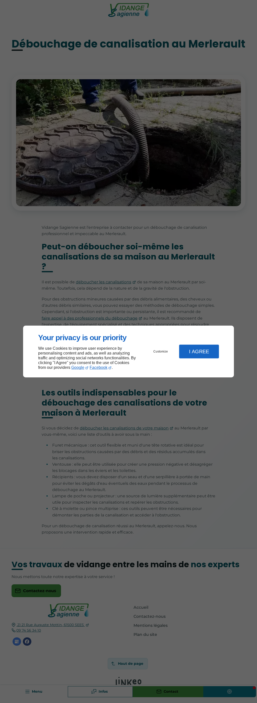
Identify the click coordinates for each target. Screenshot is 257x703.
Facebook (98, 367)
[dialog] (128, 352)
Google (77, 367)
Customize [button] (160, 351)
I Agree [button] (199, 351)
